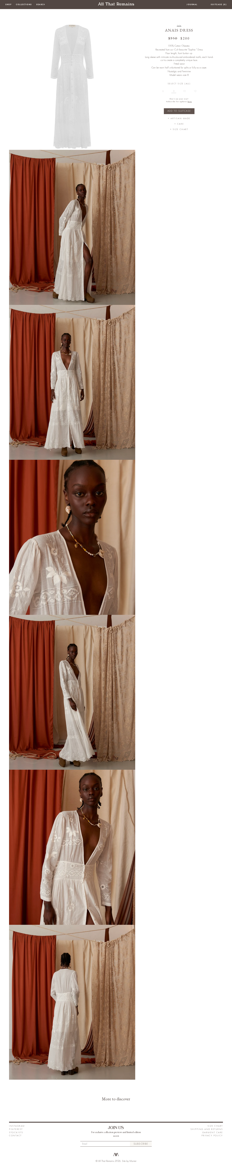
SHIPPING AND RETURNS (206, 1129)
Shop (8, 4)
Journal (192, 4)
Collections (24, 4)
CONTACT (15, 1135)
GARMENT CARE (212, 1132)
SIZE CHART (215, 1126)
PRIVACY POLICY (212, 1135)
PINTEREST (16, 1129)
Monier (132, 1161)
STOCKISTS (16, 1132)
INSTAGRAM (17, 1126)
